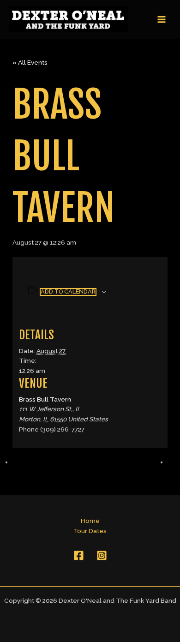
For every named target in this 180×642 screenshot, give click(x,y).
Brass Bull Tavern (45, 399)
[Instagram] (101, 555)
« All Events (30, 62)
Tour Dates (90, 530)
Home (90, 520)
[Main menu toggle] (161, 19)
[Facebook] (78, 555)
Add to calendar (68, 291)
